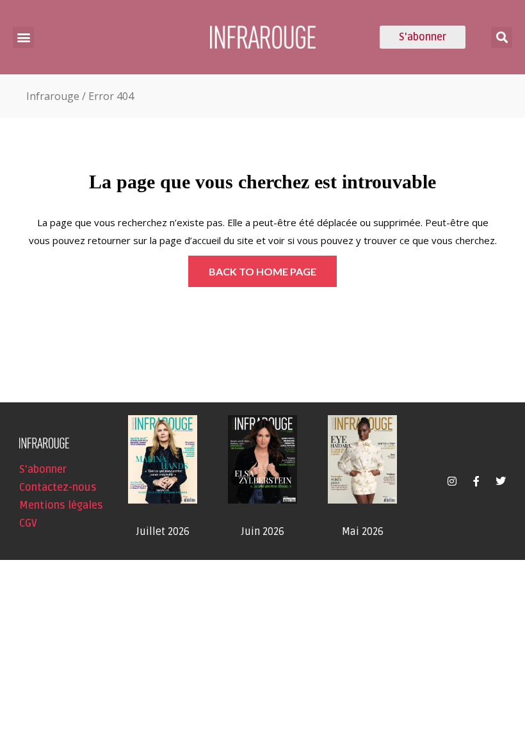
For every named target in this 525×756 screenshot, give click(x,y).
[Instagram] (452, 481)
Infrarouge (52, 96)
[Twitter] (501, 481)
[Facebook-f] (476, 481)
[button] (23, 37)
